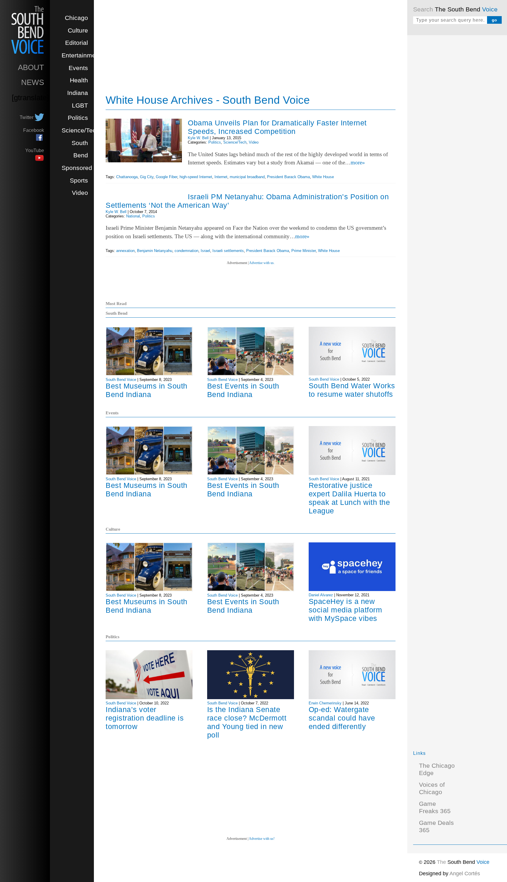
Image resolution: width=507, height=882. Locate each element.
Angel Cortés (464, 873)
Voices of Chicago (432, 788)
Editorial (76, 42)
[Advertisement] (457, 129)
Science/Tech (80, 130)
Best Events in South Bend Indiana (243, 390)
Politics (78, 117)
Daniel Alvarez (321, 595)
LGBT (80, 105)
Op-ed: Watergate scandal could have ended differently (342, 718)
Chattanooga (127, 177)
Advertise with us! (262, 838)
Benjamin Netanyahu (154, 250)
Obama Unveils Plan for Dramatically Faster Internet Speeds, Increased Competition (277, 127)
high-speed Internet (196, 177)
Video (80, 192)
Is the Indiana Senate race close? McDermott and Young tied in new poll (247, 722)
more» (358, 162)
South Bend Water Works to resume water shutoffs (352, 390)
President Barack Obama (288, 177)
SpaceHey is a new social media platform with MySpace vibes (345, 609)
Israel (205, 250)
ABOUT (31, 67)
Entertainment (81, 55)
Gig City (146, 177)
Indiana (77, 92)
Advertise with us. (262, 263)
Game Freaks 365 (435, 807)
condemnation (186, 250)
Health (79, 80)
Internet (220, 177)
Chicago (76, 17)
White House (323, 177)
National (133, 216)
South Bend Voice (121, 379)
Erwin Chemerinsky (325, 703)
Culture (78, 30)
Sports (79, 180)
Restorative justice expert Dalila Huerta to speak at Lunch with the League (349, 498)
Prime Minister (303, 250)
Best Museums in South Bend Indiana (146, 390)
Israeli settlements (228, 250)
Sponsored (77, 167)
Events (78, 67)
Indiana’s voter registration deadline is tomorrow (145, 718)
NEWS (32, 82)
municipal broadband (247, 177)
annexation (125, 250)
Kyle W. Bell (198, 138)
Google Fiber (166, 177)
